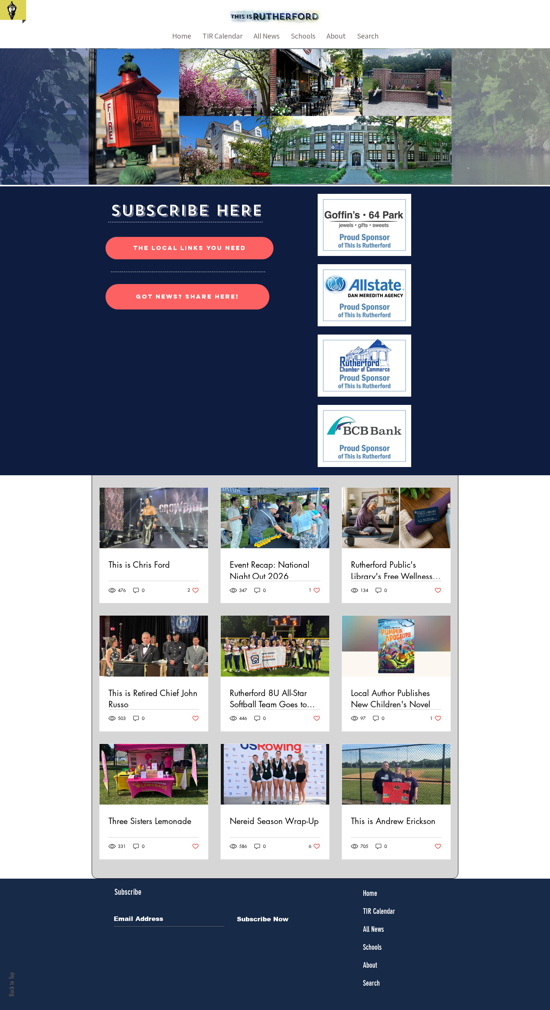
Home (370, 893)
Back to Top (11, 984)
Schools (372, 947)
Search (371, 983)
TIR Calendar (379, 911)
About (370, 965)
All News (373, 929)
